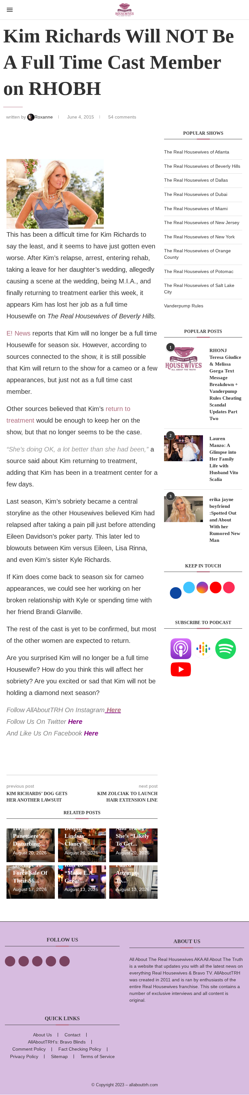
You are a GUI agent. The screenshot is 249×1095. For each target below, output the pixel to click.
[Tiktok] (51, 961)
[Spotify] (225, 642)
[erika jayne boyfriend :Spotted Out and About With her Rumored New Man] (183, 509)
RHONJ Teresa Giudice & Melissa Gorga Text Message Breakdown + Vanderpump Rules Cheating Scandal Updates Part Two (225, 384)
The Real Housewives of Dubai (195, 194)
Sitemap (59, 1056)
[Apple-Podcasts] (181, 642)
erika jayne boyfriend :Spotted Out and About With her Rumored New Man (224, 520)
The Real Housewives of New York (199, 236)
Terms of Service (97, 1056)
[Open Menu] (10, 10)
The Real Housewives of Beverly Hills (202, 166)
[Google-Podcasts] (203, 642)
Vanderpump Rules (183, 305)
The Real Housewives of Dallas (196, 180)
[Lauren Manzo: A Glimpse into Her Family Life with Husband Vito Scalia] (183, 448)
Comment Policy (29, 1049)
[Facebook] (10, 961)
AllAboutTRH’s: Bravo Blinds (57, 1041)
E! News (18, 333)
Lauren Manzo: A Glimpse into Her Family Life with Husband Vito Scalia (223, 459)
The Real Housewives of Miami (196, 208)
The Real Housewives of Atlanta (196, 151)
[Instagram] (37, 961)
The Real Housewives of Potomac (198, 271)
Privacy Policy (24, 1056)
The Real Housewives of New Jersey (201, 222)
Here (114, 709)
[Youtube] (181, 663)
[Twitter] (23, 961)
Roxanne (44, 117)
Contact (72, 1034)
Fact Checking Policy (79, 1049)
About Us (42, 1034)
